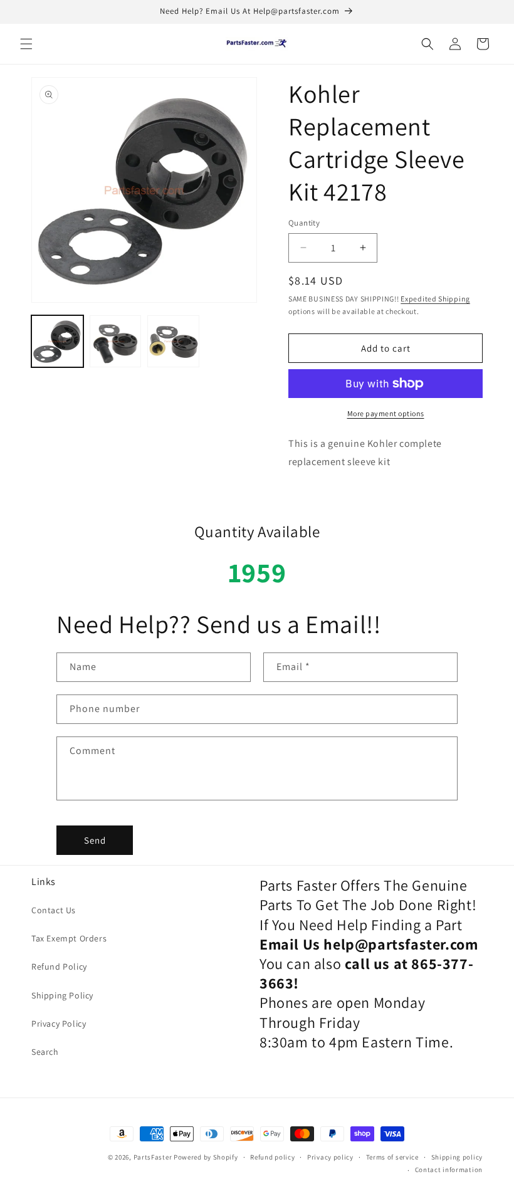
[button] (26, 44)
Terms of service (392, 1157)
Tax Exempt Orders (69, 938)
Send (95, 840)
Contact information (449, 1169)
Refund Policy (59, 966)
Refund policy (272, 1157)
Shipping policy (457, 1157)
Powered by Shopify (206, 1157)
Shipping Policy (62, 995)
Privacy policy (330, 1157)
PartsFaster (153, 1157)
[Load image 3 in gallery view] (173, 341)
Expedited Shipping (435, 298)
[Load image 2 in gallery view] (116, 341)
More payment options (385, 413)
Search (45, 1051)
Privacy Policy (58, 1023)
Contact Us (53, 910)
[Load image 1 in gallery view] (57, 341)
